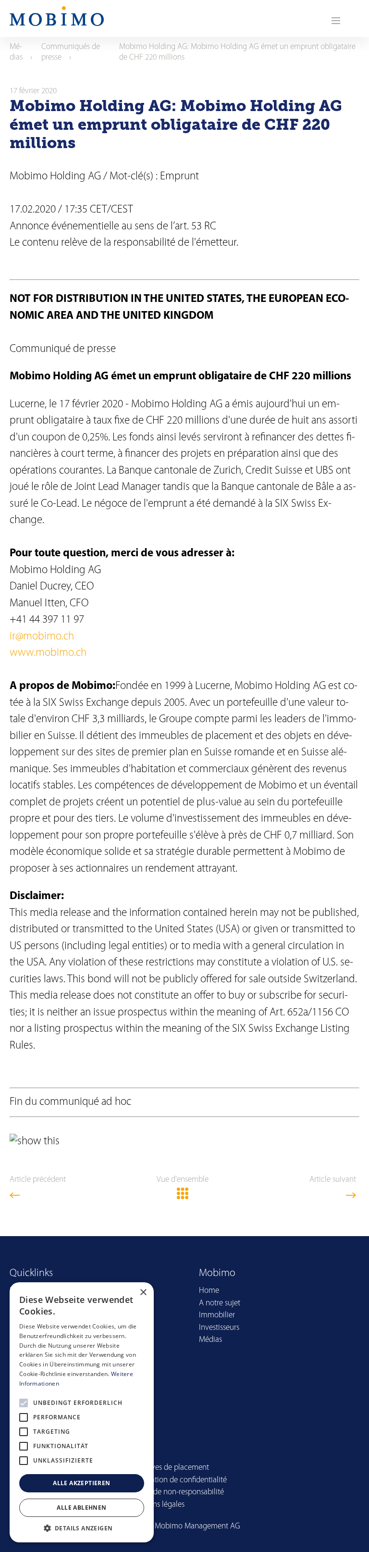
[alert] (82, 1412)
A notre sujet (219, 1303)
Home (209, 1291)
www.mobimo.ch (48, 653)
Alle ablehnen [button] (81, 1507)
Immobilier (217, 1315)
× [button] (143, 1292)
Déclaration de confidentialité (178, 1480)
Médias (210, 1340)
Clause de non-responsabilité (177, 1492)
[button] (81, 1528)
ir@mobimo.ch (42, 636)
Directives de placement (169, 1468)
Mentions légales (157, 1505)
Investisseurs (219, 1328)
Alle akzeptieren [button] (81, 1483)
